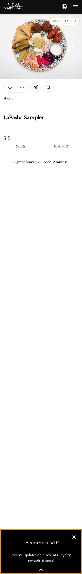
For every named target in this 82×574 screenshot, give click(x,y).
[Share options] (36, 87)
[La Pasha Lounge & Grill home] (24, 6)
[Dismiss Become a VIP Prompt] (74, 537)
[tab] (20, 146)
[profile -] (64, 6)
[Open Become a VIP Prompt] (41, 569)
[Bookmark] (48, 87)
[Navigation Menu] (76, 7)
